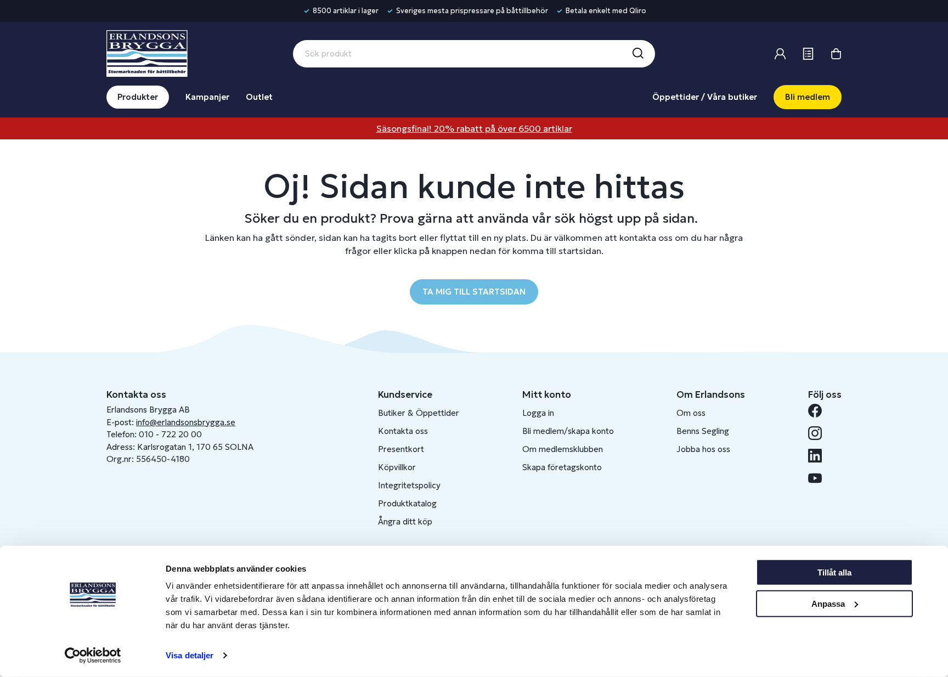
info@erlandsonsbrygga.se (185, 422)
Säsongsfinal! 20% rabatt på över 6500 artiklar (474, 128)
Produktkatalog (407, 503)
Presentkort (401, 449)
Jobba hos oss (703, 449)
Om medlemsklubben (562, 449)
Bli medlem (807, 97)
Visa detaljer (189, 655)
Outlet (259, 97)
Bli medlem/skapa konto (568, 431)
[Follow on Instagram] (819, 433)
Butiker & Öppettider (418, 413)
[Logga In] (780, 53)
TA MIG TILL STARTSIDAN (474, 291)
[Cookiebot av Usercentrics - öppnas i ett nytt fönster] (93, 655)
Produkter (137, 97)
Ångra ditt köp (405, 521)
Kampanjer (207, 97)
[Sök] (637, 53)
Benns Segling (702, 431)
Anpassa (828, 603)
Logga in (538, 413)
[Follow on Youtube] (819, 478)
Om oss (691, 413)
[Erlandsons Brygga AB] (147, 52)
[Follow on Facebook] (819, 410)
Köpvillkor (397, 467)
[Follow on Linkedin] (819, 455)
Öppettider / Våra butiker (704, 97)
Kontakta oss (403, 431)
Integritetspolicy (409, 485)
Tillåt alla (834, 572)
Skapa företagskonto (562, 467)
